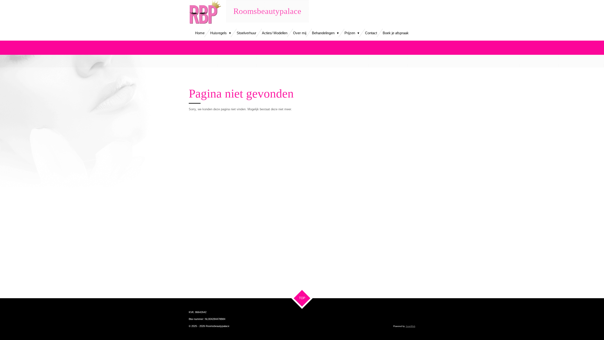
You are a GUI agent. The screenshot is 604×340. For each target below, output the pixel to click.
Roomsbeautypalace (267, 11)
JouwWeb (410, 326)
